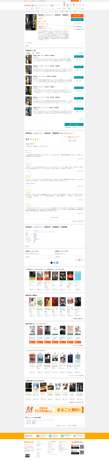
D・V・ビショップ (78, 311)
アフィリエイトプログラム (52, 454)
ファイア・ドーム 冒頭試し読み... (70, 283)
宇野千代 (30, 311)
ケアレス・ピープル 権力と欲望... (32, 366)
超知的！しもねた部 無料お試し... (32, 338)
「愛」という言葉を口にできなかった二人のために (36, 395)
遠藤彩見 (45, 311)
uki (40, 285)
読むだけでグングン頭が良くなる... (70, 338)
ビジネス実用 (63, 8)
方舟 (52, 282)
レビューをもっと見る (54, 217)
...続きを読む (54, 210)
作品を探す (49, 444)
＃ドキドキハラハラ (43, 146)
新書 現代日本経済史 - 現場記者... (47, 366)
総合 (27, 8)
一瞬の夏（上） (43, 394)
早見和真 (53, 339)
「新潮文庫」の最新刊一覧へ (78, 318)
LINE (37, 450)
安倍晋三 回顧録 (62, 366)
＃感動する (35, 146)
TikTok (38, 454)
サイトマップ (61, 451)
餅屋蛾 (76, 285)
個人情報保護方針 (62, 447)
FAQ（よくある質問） (51, 449)
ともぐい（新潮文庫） (55, 309)
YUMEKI (60, 339)
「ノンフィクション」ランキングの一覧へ (76, 375)
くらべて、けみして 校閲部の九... (77, 338)
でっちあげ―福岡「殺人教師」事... (47, 338)
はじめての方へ (77, 8)
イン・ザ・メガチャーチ (32, 283)
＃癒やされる (29, 146)
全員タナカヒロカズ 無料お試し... (39, 338)
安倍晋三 (60, 368)
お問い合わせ (50, 451)
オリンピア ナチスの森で (72, 394)
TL (48, 8)
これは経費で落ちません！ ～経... (39, 283)
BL (42, 8)
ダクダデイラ (77, 282)
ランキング (39, 446)
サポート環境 (50, 447)
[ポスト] (52, 263)
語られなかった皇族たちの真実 (55, 366)
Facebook (38, 456)
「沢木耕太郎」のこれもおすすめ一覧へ (76, 402)
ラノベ (53, 8)
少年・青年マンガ (32, 8)
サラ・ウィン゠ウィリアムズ (34, 368)
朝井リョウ (31, 285)
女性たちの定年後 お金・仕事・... (77, 366)
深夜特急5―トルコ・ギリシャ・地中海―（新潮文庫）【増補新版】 (46, 97)
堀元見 (34, 339)
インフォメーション (51, 450)
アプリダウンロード (51, 445)
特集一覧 (38, 445)
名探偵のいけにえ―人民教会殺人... (62, 309)
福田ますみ (46, 339)
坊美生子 (76, 368)
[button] (32, 289)
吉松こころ (69, 368)
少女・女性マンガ (37, 8)
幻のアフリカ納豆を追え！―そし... (70, 309)
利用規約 (60, 446)
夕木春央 (53, 285)
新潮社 (35, 233)
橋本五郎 (64, 368)
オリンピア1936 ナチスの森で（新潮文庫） (65, 395)
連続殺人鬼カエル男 (47, 283)
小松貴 (38, 311)
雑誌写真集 (69, 8)
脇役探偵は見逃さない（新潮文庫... (47, 309)
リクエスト (49, 453)
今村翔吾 (60, 285)
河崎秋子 (53, 311)
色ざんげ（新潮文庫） (32, 309)
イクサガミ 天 (62, 282)
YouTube (38, 455)
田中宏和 (38, 339)
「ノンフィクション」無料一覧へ (77, 345)
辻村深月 (68, 285)
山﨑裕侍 (38, 368)
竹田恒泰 (53, 368)
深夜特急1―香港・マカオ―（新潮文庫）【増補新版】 (44, 55)
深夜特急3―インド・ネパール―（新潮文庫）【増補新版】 (45, 76)
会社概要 (60, 442)
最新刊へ (38, 53)
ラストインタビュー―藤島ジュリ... (55, 338)
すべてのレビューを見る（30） (78, 221)
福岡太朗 (30, 339)
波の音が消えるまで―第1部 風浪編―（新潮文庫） (28, 395)
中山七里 (45, 285)
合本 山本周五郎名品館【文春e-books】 (79, 395)
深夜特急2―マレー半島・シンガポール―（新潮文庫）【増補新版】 (46, 66)
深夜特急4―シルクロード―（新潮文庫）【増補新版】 (44, 86)
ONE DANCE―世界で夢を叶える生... (62, 338)
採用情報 (60, 445)
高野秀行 (68, 311)
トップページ (39, 442)
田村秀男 (45, 368)
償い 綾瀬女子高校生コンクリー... (39, 366)
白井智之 (60, 311)
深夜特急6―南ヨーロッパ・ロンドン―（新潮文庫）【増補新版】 (46, 107)
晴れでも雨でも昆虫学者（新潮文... (39, 309)
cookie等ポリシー (62, 450)
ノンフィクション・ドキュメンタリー (48, 232)
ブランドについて (62, 444)
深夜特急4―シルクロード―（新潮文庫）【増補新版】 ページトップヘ (70, 425)
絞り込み (36, 5)
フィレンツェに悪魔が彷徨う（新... (77, 309)
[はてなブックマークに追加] (57, 263)
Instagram (38, 453)
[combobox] (44, 5)
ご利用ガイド (83, 8)
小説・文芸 (59, 8)
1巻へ (33, 53)
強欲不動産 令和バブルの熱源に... (70, 366)
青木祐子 (38, 285)
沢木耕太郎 (40, 18)
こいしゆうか (77, 339)
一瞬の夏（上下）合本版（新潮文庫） (50, 395)
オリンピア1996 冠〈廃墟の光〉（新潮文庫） (58, 395)
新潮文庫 (35, 234)
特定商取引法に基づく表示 (63, 449)
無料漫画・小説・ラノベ (41, 444)
